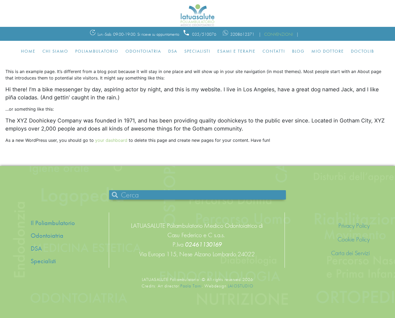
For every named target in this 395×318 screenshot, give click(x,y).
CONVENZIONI (278, 34)
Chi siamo (55, 51)
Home (28, 51)
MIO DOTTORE (327, 51)
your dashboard (111, 140)
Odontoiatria (143, 51)
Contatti (274, 51)
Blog (298, 51)
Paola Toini (191, 286)
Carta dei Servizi (350, 253)
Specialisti (197, 51)
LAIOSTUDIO (240, 286)
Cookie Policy (353, 239)
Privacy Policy (354, 226)
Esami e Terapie (236, 51)
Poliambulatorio (97, 51)
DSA (172, 51)
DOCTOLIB (362, 51)
